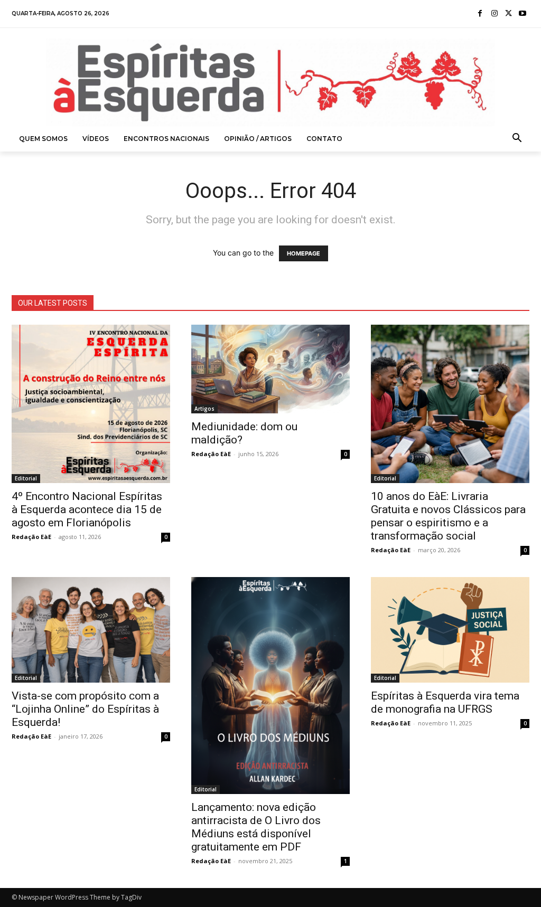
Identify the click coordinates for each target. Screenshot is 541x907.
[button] (517, 139)
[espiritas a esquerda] (270, 82)
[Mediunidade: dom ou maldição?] (270, 369)
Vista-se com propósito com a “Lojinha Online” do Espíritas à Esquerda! (85, 709)
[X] (508, 14)
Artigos (204, 408)
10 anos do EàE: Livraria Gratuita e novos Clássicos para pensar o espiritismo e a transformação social (448, 516)
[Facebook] (480, 14)
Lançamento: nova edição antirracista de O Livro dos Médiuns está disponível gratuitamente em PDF (256, 827)
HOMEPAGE (303, 253)
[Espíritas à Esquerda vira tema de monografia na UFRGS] (450, 630)
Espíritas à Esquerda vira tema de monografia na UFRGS (445, 702)
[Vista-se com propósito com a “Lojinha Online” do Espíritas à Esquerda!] (91, 630)
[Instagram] (494, 14)
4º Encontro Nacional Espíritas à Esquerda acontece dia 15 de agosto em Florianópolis (87, 509)
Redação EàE (31, 537)
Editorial (26, 478)
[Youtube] (522, 14)
